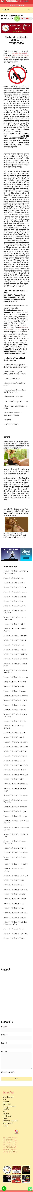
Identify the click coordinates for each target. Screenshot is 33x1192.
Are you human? (7, 1072)
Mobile (3, 1035)
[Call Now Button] (4, 1188)
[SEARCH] (29, 10)
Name (3, 1026)
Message (4, 1051)
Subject (4, 1043)
